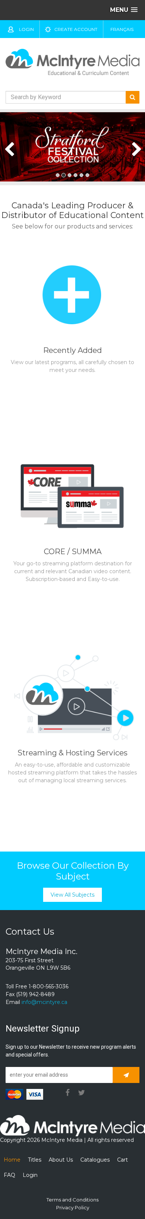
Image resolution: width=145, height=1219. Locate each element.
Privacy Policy (72, 1207)
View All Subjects (72, 894)
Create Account (75, 29)
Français (121, 29)
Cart (122, 1159)
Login (26, 29)
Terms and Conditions (72, 1200)
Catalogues (95, 1159)
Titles (34, 1159)
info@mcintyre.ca (44, 1002)
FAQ (9, 1175)
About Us (61, 1159)
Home (12, 1159)
